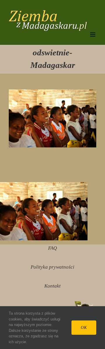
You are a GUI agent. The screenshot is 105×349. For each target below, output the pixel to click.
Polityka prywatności (52, 267)
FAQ (52, 248)
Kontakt (52, 286)
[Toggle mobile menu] (93, 34)
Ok (84, 327)
